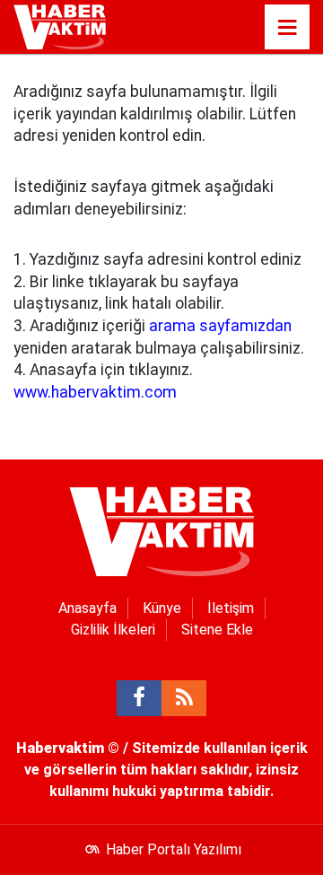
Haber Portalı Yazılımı (173, 849)
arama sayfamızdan (220, 326)
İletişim (230, 608)
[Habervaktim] (59, 25)
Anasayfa (87, 608)
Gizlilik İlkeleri (113, 629)
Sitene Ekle (217, 629)
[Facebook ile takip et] (139, 698)
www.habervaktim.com (95, 392)
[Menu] (287, 27)
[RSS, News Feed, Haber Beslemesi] (184, 698)
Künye (162, 608)
